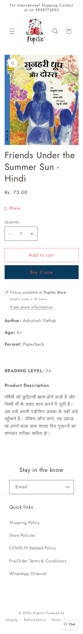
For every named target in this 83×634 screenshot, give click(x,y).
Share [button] (14, 208)
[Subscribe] (67, 487)
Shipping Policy (24, 523)
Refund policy (35, 619)
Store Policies (22, 535)
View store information (31, 307)
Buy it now (41, 272)
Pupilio (38, 613)
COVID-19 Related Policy (32, 548)
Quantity (12, 222)
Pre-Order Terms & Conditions (37, 561)
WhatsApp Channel (27, 574)
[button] (11, 31)
